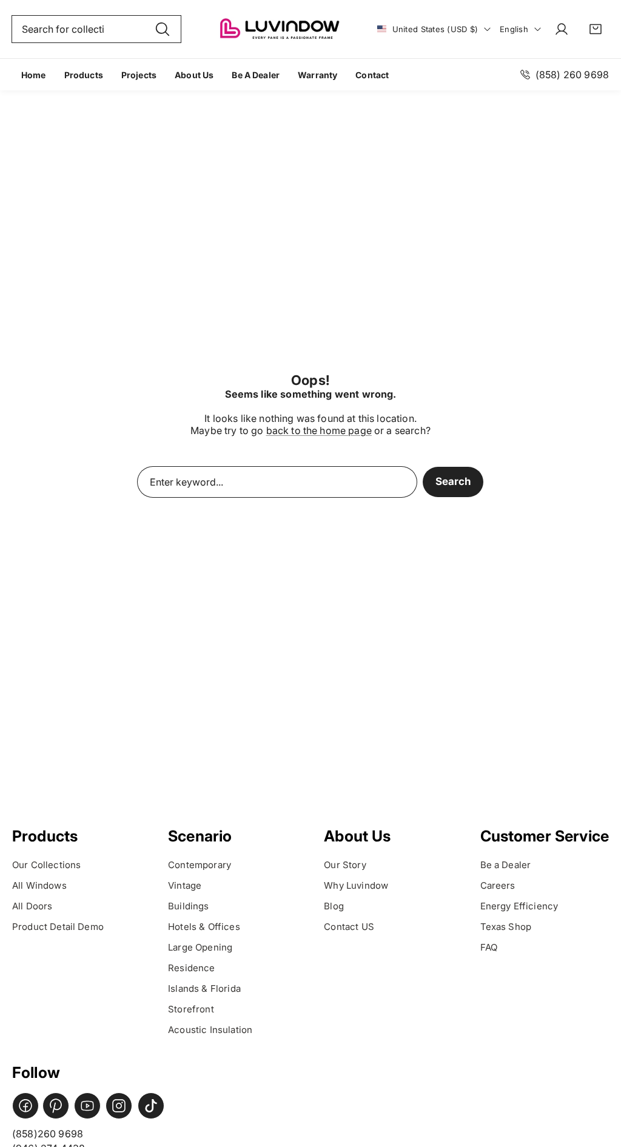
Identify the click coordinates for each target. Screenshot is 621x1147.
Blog (334, 906)
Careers (499, 885)
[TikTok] (151, 1105)
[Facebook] (25, 1105)
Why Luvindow (356, 885)
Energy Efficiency (520, 906)
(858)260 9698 (47, 1134)
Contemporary (199, 865)
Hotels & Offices (205, 926)
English (514, 29)
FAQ (488, 947)
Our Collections (46, 865)
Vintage (184, 885)
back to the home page (319, 430)
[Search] (162, 29)
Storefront (192, 1009)
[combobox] (96, 29)
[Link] (279, 29)
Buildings (190, 906)
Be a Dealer (505, 865)
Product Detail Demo (58, 926)
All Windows (39, 885)
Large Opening (200, 947)
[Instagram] (119, 1105)
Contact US (349, 926)
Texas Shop (506, 926)
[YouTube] (87, 1105)
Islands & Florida (205, 988)
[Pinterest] (55, 1105)
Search (453, 481)
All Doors (32, 906)
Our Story (345, 865)
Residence (191, 968)
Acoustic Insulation (210, 1029)
